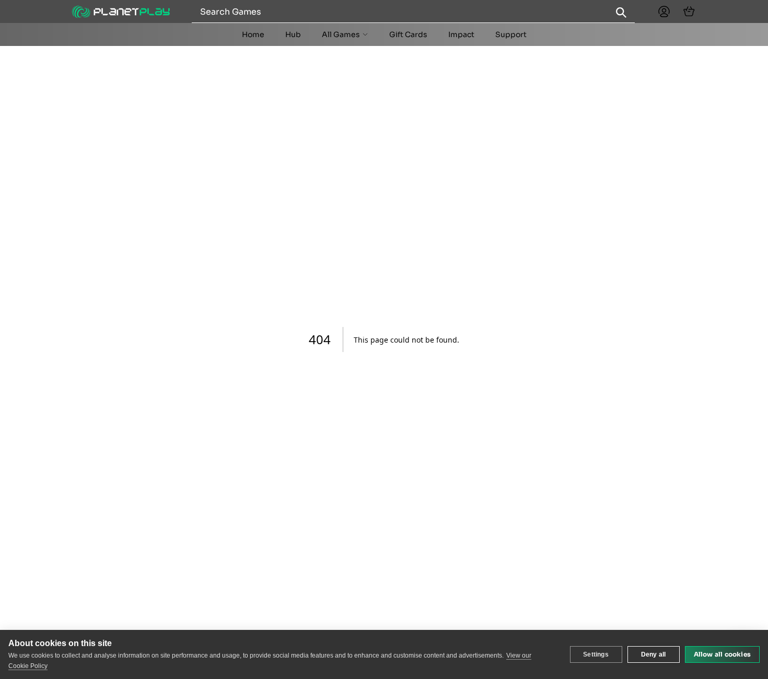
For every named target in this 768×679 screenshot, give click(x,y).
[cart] (689, 11)
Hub (293, 34)
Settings (596, 654)
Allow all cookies (722, 654)
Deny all (653, 654)
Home (253, 34)
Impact (461, 34)
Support (511, 34)
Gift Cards (408, 34)
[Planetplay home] (121, 12)
